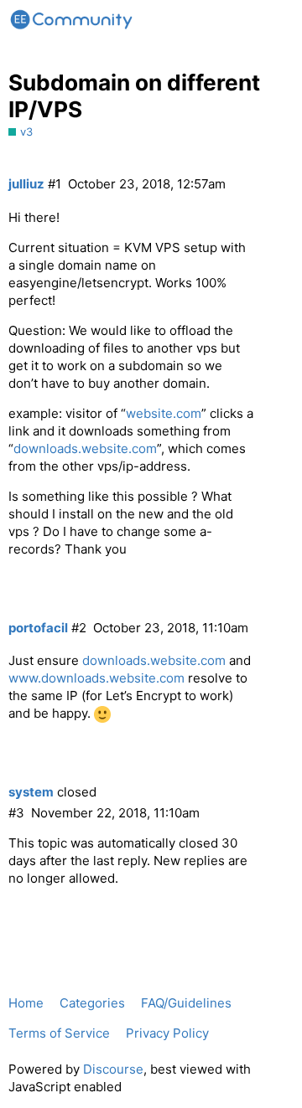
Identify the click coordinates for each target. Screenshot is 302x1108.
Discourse (113, 1069)
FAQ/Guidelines (186, 1003)
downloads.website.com (85, 448)
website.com (163, 413)
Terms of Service (59, 1033)
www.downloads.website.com (96, 678)
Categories (92, 1003)
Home (26, 1003)
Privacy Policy (167, 1033)
